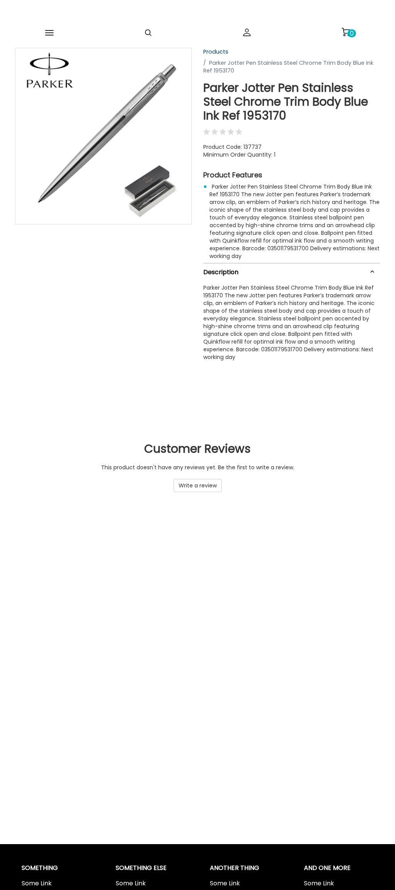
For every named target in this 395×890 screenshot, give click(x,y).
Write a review (198, 485)
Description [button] (220, 272)
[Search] (148, 33)
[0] (345, 32)
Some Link (37, 883)
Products (215, 52)
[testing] (185, 13)
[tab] (291, 270)
